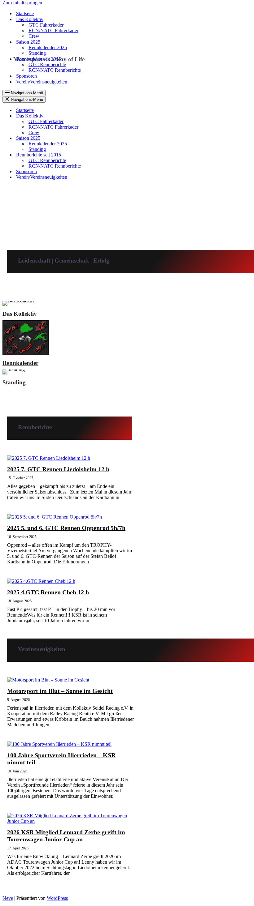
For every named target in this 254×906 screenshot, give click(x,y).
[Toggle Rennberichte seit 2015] (111, 155)
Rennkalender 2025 (47, 47)
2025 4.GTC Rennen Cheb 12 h (48, 592)
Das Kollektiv (19, 313)
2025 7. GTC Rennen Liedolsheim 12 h (58, 469)
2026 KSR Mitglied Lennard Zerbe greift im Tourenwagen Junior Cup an (66, 836)
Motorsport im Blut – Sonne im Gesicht (60, 690)
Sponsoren (26, 76)
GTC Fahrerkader (46, 25)
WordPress (57, 898)
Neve (7, 898)
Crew (33, 36)
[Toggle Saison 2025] (111, 138)
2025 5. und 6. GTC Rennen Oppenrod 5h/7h (66, 527)
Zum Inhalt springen (22, 2)
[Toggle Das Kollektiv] (111, 116)
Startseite (25, 13)
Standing (37, 53)
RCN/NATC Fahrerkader (53, 30)
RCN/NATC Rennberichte (54, 70)
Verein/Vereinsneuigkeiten (41, 81)
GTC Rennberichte (47, 64)
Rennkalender (20, 363)
